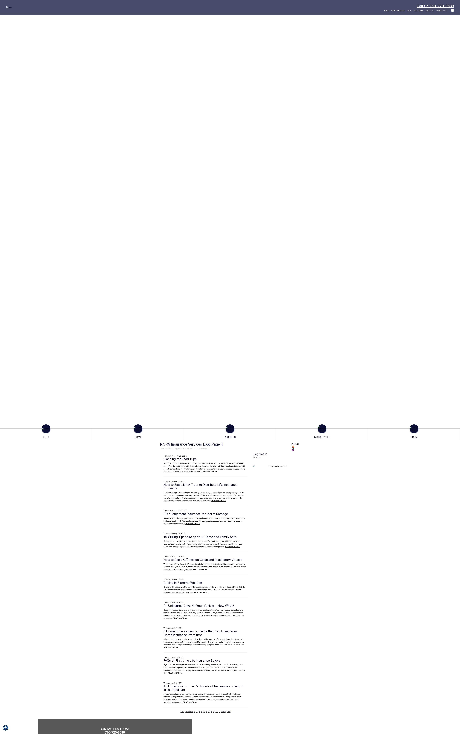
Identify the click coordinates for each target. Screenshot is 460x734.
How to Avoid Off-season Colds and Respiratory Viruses (203, 560)
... (219, 711)
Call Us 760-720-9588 (435, 6)
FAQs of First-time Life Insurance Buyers (192, 660)
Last (228, 711)
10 (217, 711)
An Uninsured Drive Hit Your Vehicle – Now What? (199, 606)
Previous (189, 711)
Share (294, 444)
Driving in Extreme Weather (183, 583)
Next (223, 711)
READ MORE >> (209, 471)
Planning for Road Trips (180, 459)
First (182, 711)
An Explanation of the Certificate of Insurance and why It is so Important (204, 688)
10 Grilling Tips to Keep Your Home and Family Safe (200, 537)
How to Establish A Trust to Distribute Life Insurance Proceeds (200, 486)
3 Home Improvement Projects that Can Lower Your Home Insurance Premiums (200, 633)
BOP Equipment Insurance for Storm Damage (196, 514)
